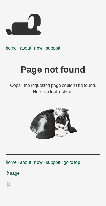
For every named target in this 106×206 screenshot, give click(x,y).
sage (15, 173)
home (11, 48)
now (38, 48)
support (53, 48)
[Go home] (23, 33)
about (25, 48)
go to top (72, 162)
